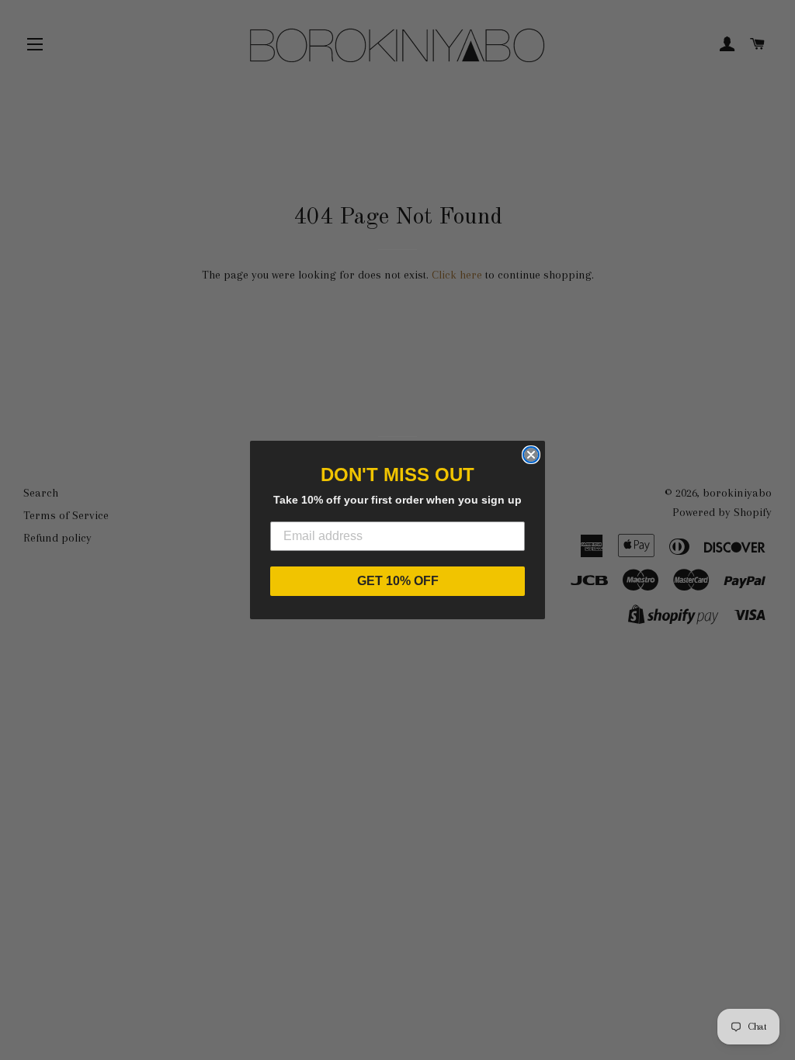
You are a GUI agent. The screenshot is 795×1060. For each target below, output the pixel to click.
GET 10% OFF (398, 580)
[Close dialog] (531, 454)
